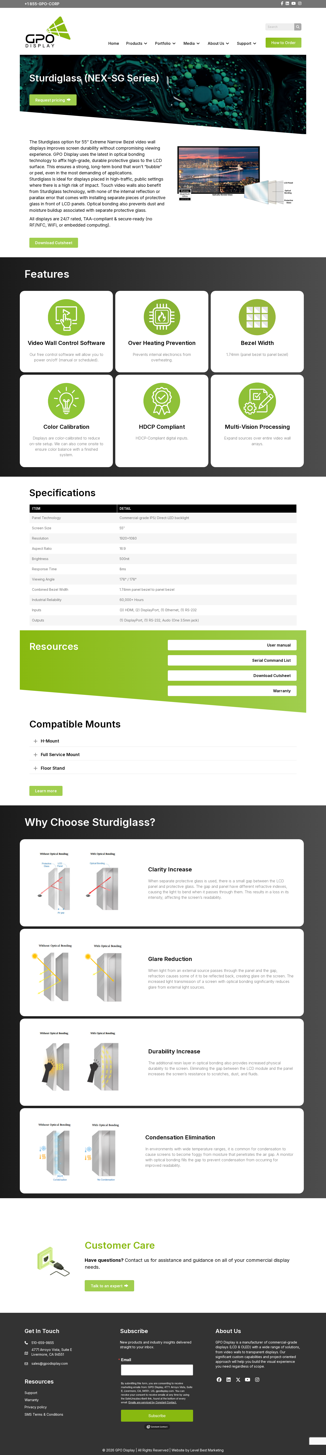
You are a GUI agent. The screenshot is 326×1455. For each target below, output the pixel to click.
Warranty (32, 1400)
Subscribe (157, 1415)
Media (190, 43)
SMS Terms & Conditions (44, 1414)
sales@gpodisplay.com (50, 1363)
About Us (216, 43)
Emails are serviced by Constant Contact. (152, 1402)
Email (126, 1360)
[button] (163, 741)
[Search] (297, 26)
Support (244, 43)
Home (113, 43)
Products (134, 43)
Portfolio (163, 43)
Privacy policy (36, 1407)
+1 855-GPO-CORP (42, 3)
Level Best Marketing (207, 1450)
